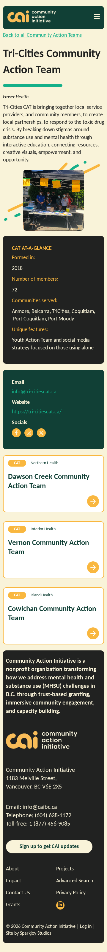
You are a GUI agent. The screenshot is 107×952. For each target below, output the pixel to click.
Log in (86, 926)
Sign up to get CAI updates (49, 846)
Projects (65, 869)
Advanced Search (74, 881)
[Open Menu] (96, 16)
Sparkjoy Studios (35, 933)
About (12, 869)
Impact (13, 881)
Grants (13, 905)
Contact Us (18, 893)
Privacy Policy (71, 893)
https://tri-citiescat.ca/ (37, 412)
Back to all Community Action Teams (42, 35)
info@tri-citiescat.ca (34, 392)
